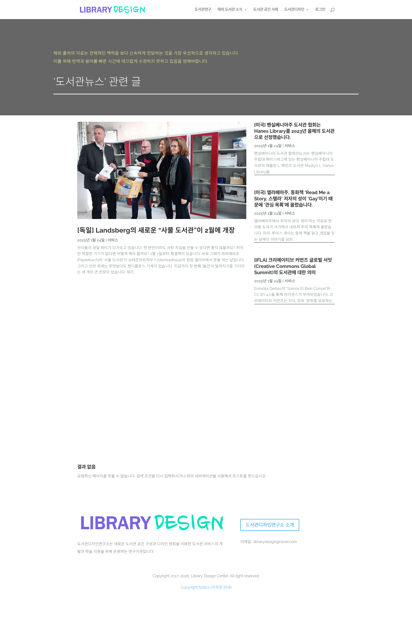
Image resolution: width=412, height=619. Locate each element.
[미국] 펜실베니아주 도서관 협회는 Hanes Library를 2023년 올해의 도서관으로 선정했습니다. (294, 131)
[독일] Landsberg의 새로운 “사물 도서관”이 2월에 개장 (156, 230)
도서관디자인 (294, 10)
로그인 (320, 10)
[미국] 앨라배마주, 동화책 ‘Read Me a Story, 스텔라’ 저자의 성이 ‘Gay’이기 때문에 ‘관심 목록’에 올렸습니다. (293, 199)
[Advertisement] (220, 361)
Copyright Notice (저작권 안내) (206, 587)
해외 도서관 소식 (229, 10)
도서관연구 (203, 10)
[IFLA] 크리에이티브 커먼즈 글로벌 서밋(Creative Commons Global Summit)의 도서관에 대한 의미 (293, 266)
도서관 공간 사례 (265, 10)
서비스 (113, 240)
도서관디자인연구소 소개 (270, 525)
